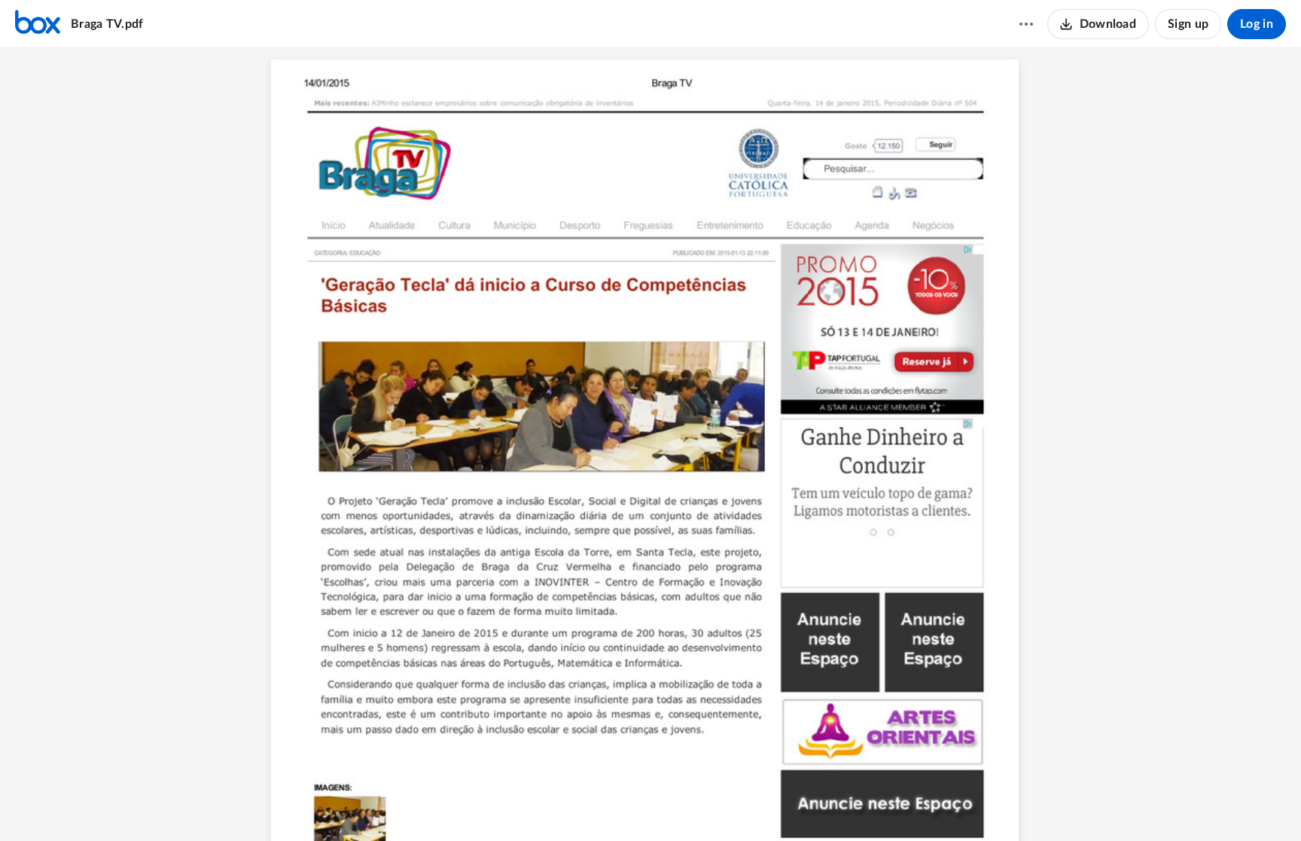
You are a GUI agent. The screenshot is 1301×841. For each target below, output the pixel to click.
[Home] (37, 24)
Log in (1256, 24)
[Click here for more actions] (1026, 24)
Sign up (1188, 24)
